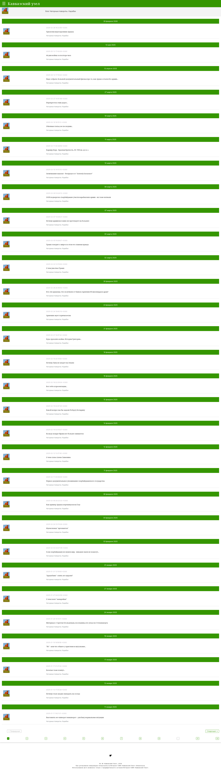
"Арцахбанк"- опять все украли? (59, 575)
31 (197, 738)
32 (217, 738)
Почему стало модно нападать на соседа (63, 694)
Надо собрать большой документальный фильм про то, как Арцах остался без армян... (82, 79)
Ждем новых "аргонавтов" (57, 528)
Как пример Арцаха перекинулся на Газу (63, 504)
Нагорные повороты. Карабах (57, 36)
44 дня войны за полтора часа (58, 55)
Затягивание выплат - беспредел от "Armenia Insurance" (69, 173)
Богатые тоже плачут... (55, 670)
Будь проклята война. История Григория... (63, 339)
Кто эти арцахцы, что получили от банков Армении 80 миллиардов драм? (77, 292)
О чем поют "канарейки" (56, 599)
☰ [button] (4, 3)
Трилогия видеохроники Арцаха (60, 32)
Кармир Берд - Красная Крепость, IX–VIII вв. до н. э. (67, 150)
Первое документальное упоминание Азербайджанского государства (75, 481)
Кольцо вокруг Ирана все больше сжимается (65, 434)
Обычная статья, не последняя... (59, 126)
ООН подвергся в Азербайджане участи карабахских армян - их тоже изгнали (78, 197)
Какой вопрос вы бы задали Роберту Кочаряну (65, 410)
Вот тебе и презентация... (56, 386)
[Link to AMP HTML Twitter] (110, 756)
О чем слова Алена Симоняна (58, 457)
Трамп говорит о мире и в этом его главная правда (67, 244)
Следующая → (212, 731)
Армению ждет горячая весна (58, 315)
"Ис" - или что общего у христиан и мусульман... (66, 646)
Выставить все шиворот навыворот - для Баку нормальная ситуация (75, 717)
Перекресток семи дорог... (57, 102)
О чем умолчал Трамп (55, 268)
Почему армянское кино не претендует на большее (67, 221)
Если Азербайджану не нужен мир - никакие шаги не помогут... (72, 552)
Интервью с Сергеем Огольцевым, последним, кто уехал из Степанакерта (77, 623)
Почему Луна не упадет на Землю (60, 363)
